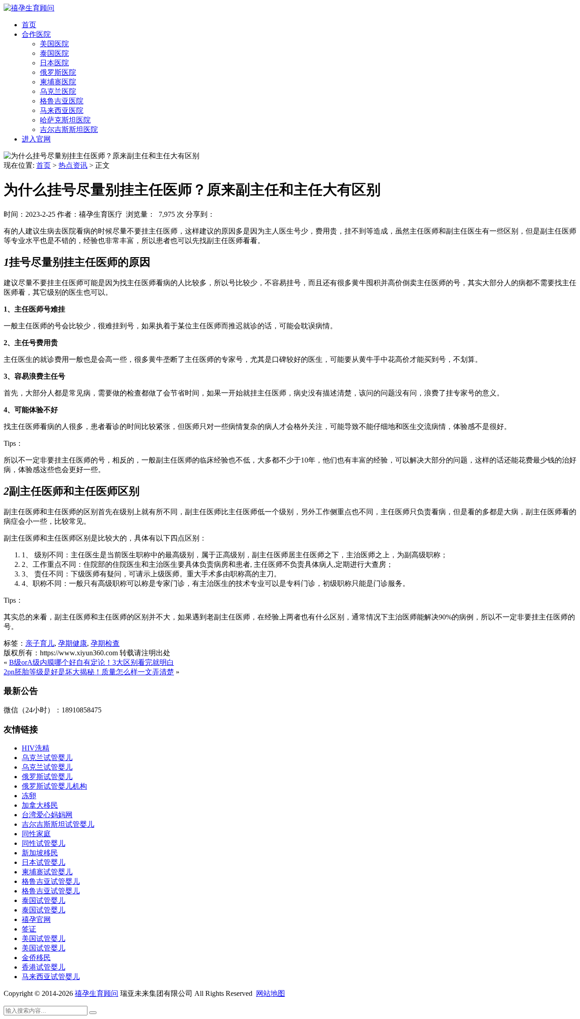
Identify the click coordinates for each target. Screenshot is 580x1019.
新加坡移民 (40, 853)
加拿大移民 (40, 805)
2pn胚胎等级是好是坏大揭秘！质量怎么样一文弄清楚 (89, 672)
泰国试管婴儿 (43, 900)
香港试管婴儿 (43, 967)
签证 (29, 929)
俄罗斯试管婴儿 (47, 776)
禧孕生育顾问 (96, 993)
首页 (29, 25)
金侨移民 (36, 957)
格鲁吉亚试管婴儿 (51, 881)
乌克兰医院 (58, 91)
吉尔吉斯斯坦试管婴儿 (58, 824)
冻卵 (29, 796)
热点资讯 (72, 165)
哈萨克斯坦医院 (65, 120)
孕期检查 (105, 643)
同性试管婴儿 (43, 843)
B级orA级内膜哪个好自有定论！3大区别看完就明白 (91, 662)
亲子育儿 (39, 643)
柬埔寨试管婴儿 (47, 872)
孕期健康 (72, 643)
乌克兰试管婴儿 (47, 757)
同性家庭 (36, 834)
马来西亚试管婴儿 (51, 976)
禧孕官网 (36, 919)
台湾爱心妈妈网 (47, 815)
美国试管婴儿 (43, 938)
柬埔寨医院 (58, 82)
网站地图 (270, 993)
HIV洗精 (35, 748)
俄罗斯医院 (58, 72)
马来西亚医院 (61, 110)
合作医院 (36, 34)
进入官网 (36, 139)
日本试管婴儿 (43, 862)
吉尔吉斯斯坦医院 (69, 129)
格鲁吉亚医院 (61, 101)
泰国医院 (54, 53)
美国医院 (54, 44)
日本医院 (54, 63)
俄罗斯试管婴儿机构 (54, 786)
